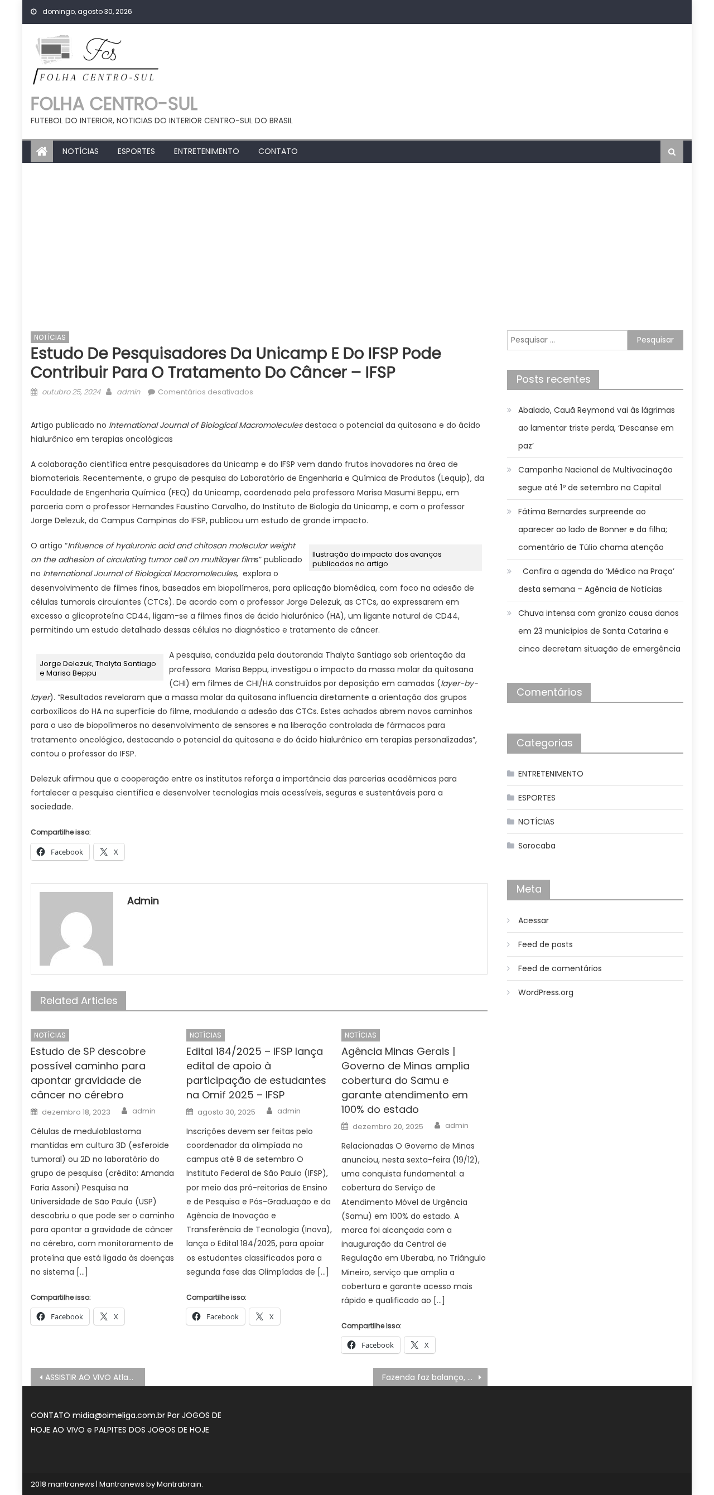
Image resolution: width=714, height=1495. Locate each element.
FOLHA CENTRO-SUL (114, 103)
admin (128, 392)
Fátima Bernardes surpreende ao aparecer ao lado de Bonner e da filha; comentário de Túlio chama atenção (592, 529)
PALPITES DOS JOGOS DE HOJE (151, 1429)
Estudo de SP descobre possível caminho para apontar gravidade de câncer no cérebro (88, 1073)
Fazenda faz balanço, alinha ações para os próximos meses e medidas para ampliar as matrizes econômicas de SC (435, 1377)
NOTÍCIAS (80, 151)
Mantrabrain (179, 1484)
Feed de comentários (560, 968)
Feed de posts (545, 944)
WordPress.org (545, 992)
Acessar (533, 920)
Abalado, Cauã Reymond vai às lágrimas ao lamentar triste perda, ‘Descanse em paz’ (596, 427)
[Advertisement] (357, 246)
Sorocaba (537, 845)
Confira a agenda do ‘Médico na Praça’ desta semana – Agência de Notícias (596, 580)
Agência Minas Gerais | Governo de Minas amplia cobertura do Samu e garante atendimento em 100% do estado (405, 1080)
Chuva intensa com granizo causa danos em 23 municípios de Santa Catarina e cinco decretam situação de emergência (599, 630)
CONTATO (278, 151)
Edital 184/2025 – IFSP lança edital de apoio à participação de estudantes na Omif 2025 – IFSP (256, 1073)
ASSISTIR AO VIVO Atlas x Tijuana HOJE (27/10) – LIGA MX (95, 1377)
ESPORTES (136, 151)
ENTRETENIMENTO (206, 151)
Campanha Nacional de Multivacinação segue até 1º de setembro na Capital (595, 478)
